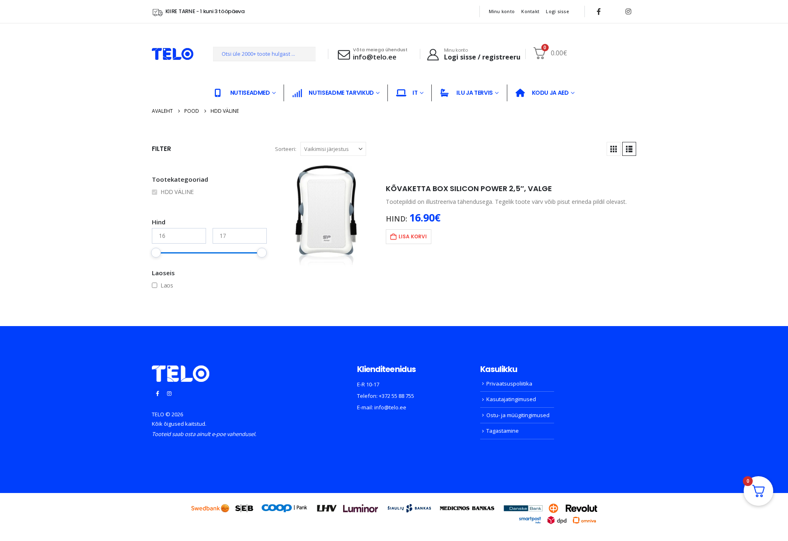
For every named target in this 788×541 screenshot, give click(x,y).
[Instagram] (628, 11)
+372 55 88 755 (396, 395)
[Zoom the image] (180, 370)
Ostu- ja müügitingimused (518, 415)
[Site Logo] (172, 54)
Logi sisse (557, 11)
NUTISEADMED (250, 93)
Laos (166, 285)
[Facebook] (599, 11)
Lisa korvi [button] (413, 236)
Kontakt (530, 11)
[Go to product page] (326, 215)
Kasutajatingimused (511, 399)
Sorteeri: (285, 149)
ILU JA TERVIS (474, 93)
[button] (614, 149)
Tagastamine (502, 430)
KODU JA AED (550, 93)
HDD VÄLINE (177, 192)
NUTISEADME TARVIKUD (341, 93)
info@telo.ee (390, 407)
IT (414, 93)
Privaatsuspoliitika (509, 383)
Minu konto (502, 11)
